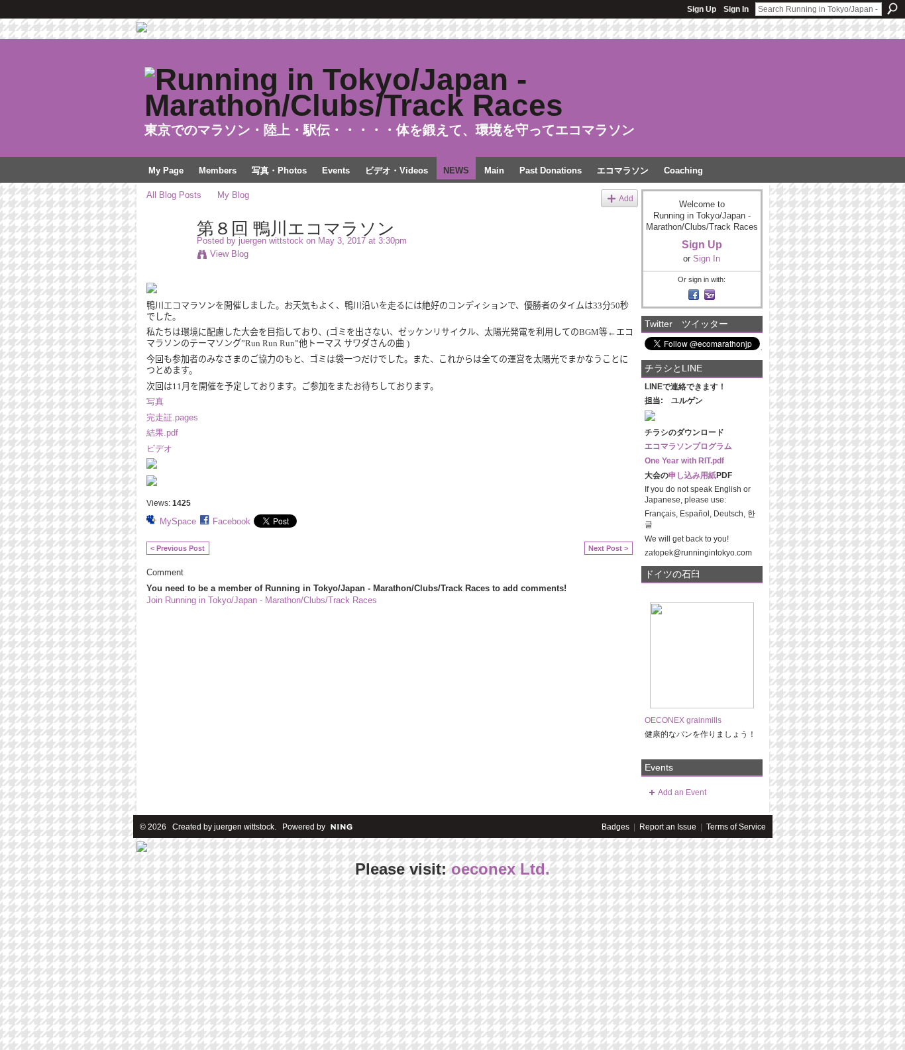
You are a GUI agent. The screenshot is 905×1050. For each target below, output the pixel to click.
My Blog (233, 195)
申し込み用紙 (692, 475)
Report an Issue (667, 827)
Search (892, 9)
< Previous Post (177, 548)
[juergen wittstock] (167, 256)
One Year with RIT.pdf (684, 460)
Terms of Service (736, 827)
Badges (615, 827)
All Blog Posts (173, 195)
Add (626, 198)
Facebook (231, 521)
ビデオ (159, 448)
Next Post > (608, 548)
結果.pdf (162, 433)
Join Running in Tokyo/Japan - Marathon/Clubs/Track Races (261, 600)
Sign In (736, 9)
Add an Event (682, 792)
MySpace (178, 521)
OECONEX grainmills (683, 720)
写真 (155, 401)
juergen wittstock (271, 241)
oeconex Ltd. (500, 869)
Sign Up (701, 9)
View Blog (229, 254)
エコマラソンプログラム (688, 446)
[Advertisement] (99, 965)
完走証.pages (172, 417)
